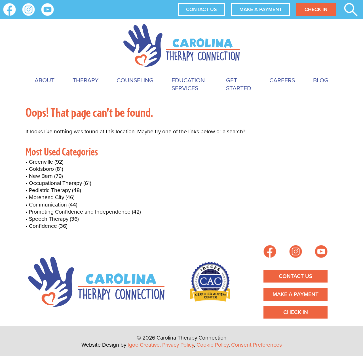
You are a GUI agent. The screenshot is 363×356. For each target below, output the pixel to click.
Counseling (135, 80)
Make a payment (260, 9)
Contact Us (201, 9)
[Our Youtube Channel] (47, 9)
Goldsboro (41, 169)
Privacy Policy (178, 345)
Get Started (238, 84)
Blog (320, 80)
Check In (316, 9)
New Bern (41, 176)
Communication (48, 205)
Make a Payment (295, 294)
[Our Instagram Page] (28, 9)
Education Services (188, 84)
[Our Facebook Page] (269, 252)
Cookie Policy (213, 345)
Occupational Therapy (55, 183)
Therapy (85, 80)
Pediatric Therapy (50, 190)
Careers (282, 80)
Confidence (43, 226)
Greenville (41, 162)
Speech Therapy (48, 219)
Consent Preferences (256, 345)
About (44, 80)
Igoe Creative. (144, 345)
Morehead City (46, 197)
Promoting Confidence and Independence (79, 212)
